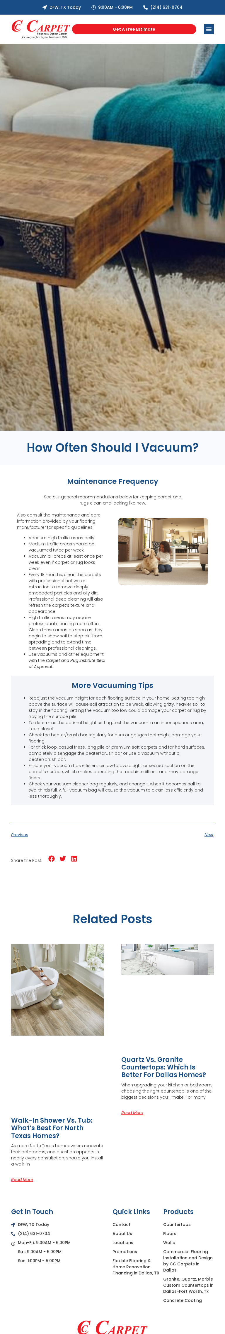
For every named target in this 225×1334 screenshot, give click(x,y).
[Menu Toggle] (209, 29)
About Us (122, 1233)
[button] (51, 858)
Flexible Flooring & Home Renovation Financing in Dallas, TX (135, 1267)
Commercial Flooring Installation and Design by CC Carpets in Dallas (188, 1261)
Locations (122, 1243)
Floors (169, 1233)
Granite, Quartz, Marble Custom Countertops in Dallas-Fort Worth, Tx (188, 1285)
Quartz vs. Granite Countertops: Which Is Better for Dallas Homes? (163, 1067)
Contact (121, 1224)
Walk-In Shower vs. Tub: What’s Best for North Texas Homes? (52, 1128)
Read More (22, 1179)
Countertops (177, 1224)
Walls (169, 1243)
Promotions (124, 1252)
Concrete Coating (182, 1300)
